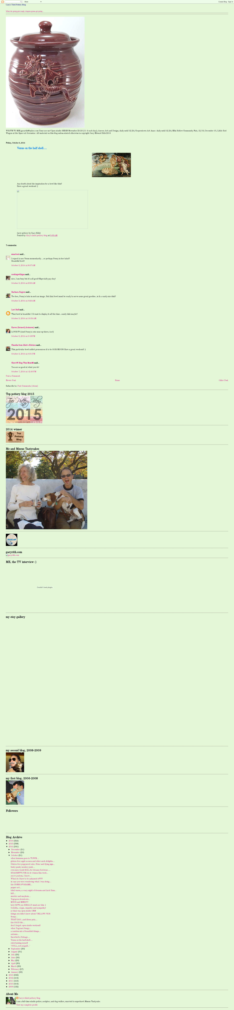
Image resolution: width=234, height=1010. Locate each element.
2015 (11, 844)
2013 (11, 975)
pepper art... (16, 888)
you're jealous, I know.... (21, 876)
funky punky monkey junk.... (23, 867)
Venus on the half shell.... (21, 940)
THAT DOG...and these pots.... (24, 920)
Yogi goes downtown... (20, 899)
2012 (11, 978)
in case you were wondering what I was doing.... (31, 882)
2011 (11, 981)
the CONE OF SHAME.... (21, 885)
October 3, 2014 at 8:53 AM (23, 283)
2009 (11, 987)
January (15, 972)
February (15, 969)
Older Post (223, 380)
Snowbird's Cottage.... (20, 937)
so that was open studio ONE (23, 911)
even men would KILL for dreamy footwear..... (30, 870)
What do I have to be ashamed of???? (27, 879)
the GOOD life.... (18, 923)
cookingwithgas (18, 275)
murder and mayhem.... (21, 896)
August (14, 952)
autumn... (15, 934)
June (13, 958)
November (15, 853)
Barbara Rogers (18, 292)
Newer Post (11, 380)
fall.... (13, 893)
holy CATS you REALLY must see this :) (28, 905)
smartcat (15, 254)
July (13, 955)
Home (117, 380)
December (15, 850)
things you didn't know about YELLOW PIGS (30, 914)
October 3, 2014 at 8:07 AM (23, 266)
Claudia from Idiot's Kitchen (23, 345)
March (14, 966)
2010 (11, 984)
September (16, 949)
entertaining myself (19, 943)
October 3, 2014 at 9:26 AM (23, 301)
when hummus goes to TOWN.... (25, 858)
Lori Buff (15, 310)
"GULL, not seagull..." (20, 946)
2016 (11, 841)
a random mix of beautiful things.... (26, 931)
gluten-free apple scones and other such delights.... (33, 861)
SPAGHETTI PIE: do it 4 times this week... (29, 873)
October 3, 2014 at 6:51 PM (23, 354)
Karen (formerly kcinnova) (22, 328)
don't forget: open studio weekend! (25, 926)
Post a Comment (13, 376)
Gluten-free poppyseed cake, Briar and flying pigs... (33, 864)
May (13, 961)
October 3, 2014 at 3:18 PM (23, 336)
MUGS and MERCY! (19, 902)
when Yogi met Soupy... (21, 928)
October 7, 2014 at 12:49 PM (23, 372)
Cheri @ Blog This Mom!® (22, 363)
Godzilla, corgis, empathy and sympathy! (28, 908)
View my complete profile (27, 1005)
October (14, 855)
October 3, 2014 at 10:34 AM (23, 319)
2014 (11, 847)
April (13, 964)
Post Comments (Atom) (27, 386)
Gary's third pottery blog (29, 998)
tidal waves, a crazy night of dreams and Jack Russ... (33, 891)
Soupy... (14, 917)
